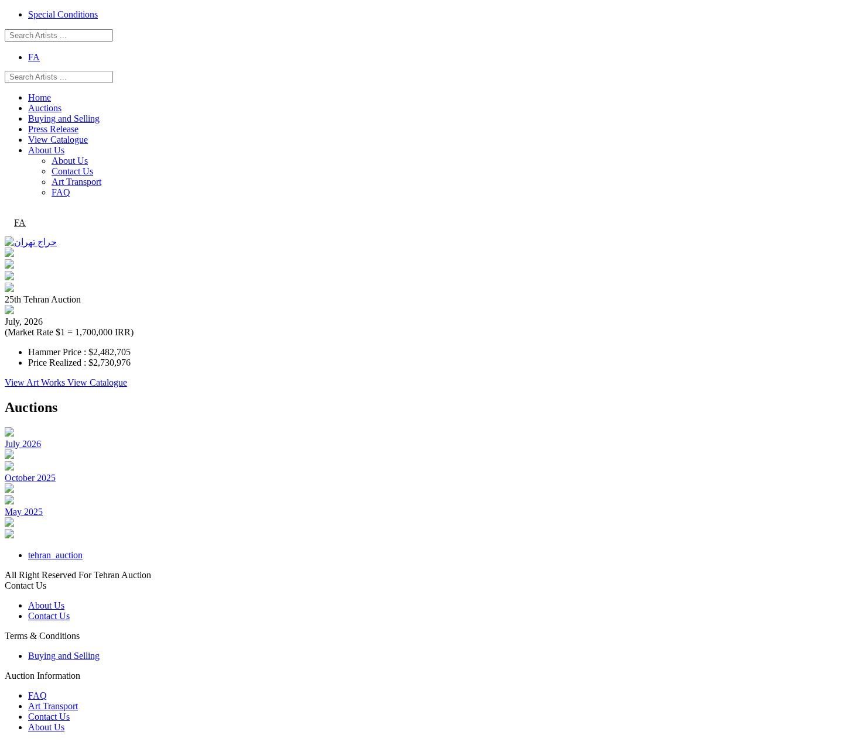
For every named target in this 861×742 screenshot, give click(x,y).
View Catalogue (58, 140)
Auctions (45, 108)
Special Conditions (63, 14)
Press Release (53, 129)
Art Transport (76, 182)
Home (39, 97)
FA (34, 57)
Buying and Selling (64, 118)
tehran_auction (55, 555)
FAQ (61, 192)
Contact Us (72, 171)
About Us (46, 150)
